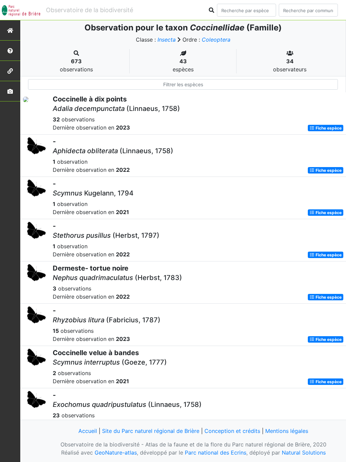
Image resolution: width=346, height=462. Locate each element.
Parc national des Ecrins (215, 452)
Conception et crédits (232, 431)
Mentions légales (286, 431)
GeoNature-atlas (116, 452)
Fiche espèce (328, 128)
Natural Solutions (304, 452)
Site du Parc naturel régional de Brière (150, 431)
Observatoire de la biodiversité (89, 10)
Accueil (87, 431)
